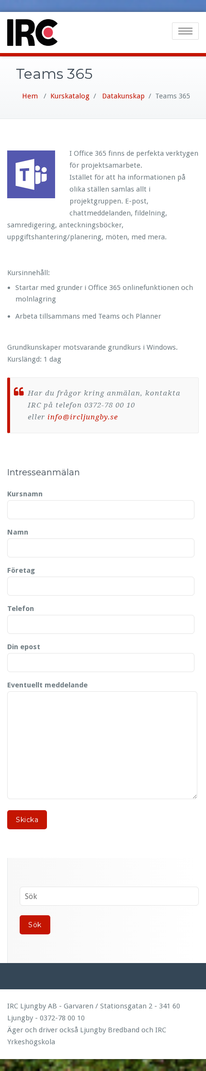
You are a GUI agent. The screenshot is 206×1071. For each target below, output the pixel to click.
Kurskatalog (70, 96)
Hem (30, 96)
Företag (21, 570)
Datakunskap (123, 96)
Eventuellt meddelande (47, 685)
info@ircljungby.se (82, 417)
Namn (17, 532)
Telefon (20, 608)
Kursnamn (25, 494)
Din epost (23, 647)
